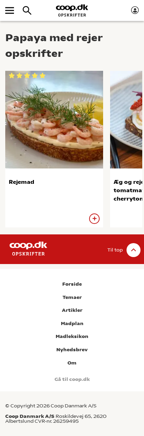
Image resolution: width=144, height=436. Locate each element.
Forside (72, 284)
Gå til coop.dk (72, 379)
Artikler (72, 310)
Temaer (72, 297)
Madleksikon (72, 336)
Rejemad (21, 182)
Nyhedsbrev (72, 350)
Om (72, 363)
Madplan (72, 323)
